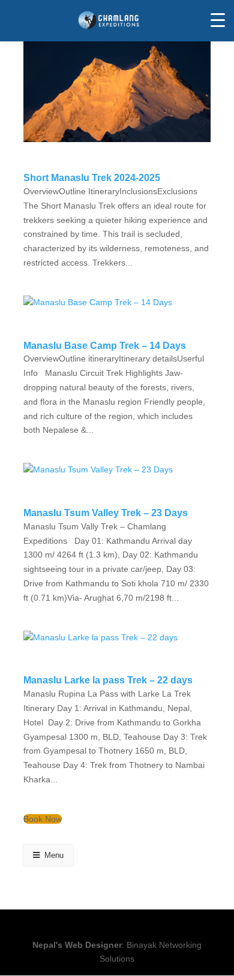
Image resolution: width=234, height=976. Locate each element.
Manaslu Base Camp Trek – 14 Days (104, 346)
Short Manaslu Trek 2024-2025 (91, 178)
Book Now (42, 819)
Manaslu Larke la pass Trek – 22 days (108, 680)
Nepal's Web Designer (77, 945)
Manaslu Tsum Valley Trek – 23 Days (105, 513)
